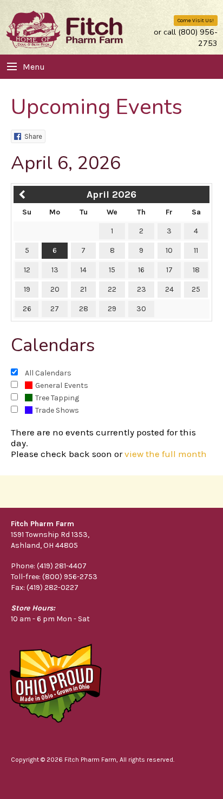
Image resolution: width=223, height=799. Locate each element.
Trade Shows (57, 410)
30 (141, 308)
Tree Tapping (57, 397)
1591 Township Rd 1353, (50, 534)
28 (83, 308)
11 (196, 250)
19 (27, 289)
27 (54, 308)
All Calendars (48, 373)
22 (112, 289)
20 (55, 289)
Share (33, 136)
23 (141, 289)
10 (169, 250)
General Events (61, 385)
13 (54, 269)
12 (27, 269)
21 (83, 289)
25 (196, 289)
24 (169, 289)
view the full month (165, 453)
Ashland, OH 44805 (44, 545)
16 (141, 269)
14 (83, 269)
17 (169, 269)
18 (196, 269)
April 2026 (111, 194)
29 (112, 308)
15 (112, 269)
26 (27, 308)
